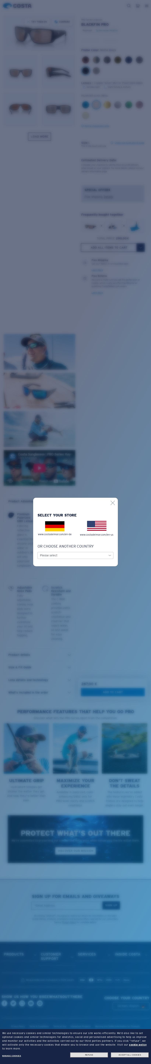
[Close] (113, 503)
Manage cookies (11, 1056)
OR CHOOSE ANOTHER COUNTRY (66, 546)
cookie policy (138, 1044)
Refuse (89, 1055)
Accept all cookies (130, 1055)
